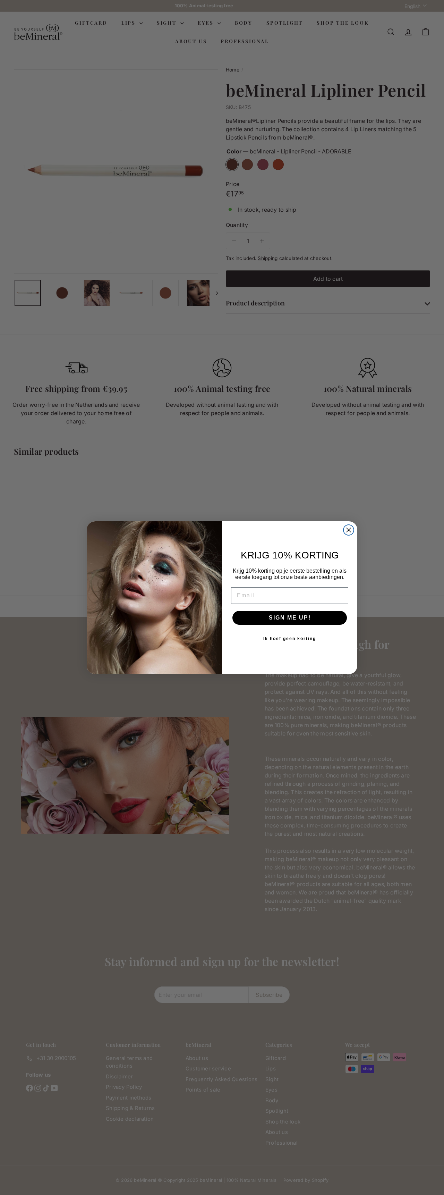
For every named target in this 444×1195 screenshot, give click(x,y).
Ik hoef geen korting (289, 638)
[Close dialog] (348, 530)
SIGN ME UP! (290, 618)
